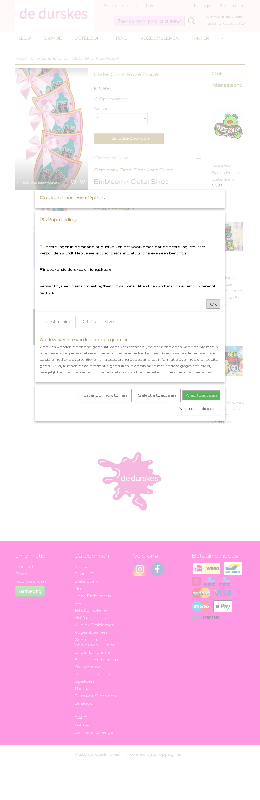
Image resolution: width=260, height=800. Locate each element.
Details (88, 321)
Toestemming (58, 321)
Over (110, 321)
